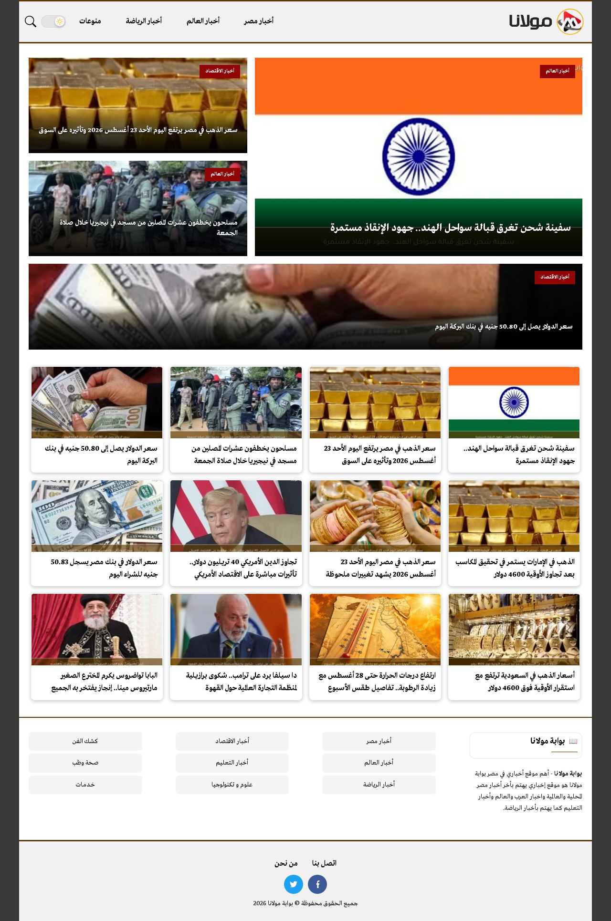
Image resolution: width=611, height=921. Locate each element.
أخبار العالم (203, 21)
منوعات (90, 21)
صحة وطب (85, 763)
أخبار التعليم (232, 763)
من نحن (286, 864)
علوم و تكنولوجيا (232, 785)
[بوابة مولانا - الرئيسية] (545, 21)
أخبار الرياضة (144, 21)
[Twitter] (293, 884)
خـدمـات (85, 785)
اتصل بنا (324, 864)
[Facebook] (317, 884)
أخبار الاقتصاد (232, 741)
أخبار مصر (259, 21)
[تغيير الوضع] (53, 21)
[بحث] (30, 21)
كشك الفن (85, 741)
